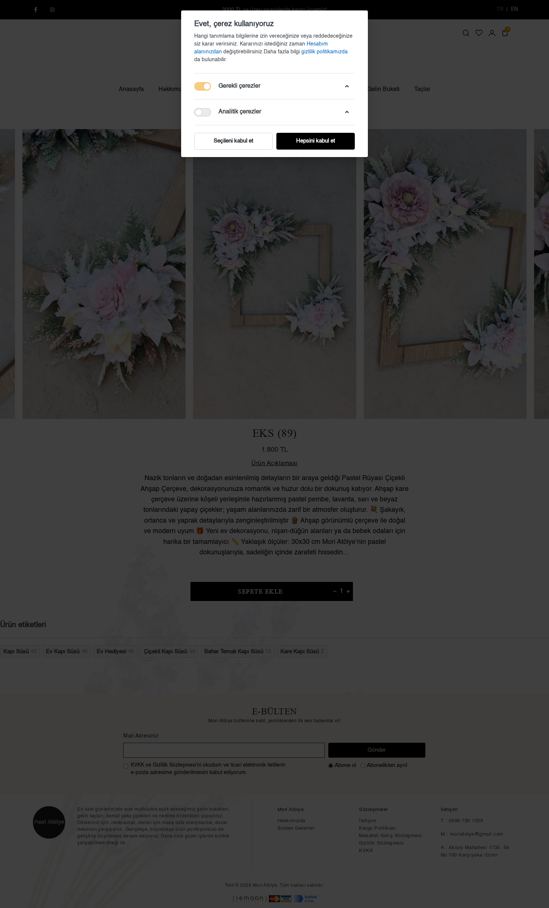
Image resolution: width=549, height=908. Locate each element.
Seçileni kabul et (233, 141)
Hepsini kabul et (315, 141)
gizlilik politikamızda (324, 51)
